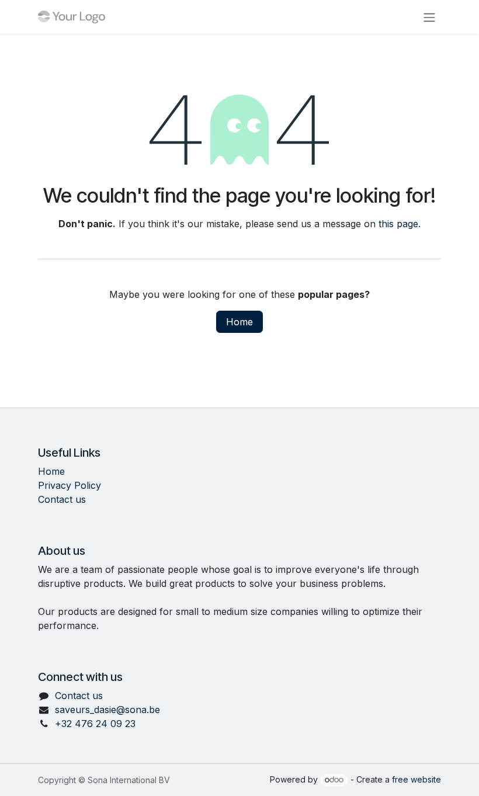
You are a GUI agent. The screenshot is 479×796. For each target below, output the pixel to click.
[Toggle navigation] (429, 17)
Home (239, 322)
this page (398, 224)
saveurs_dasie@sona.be (107, 709)
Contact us (62, 499)
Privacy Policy (69, 485)
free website (416, 779)
